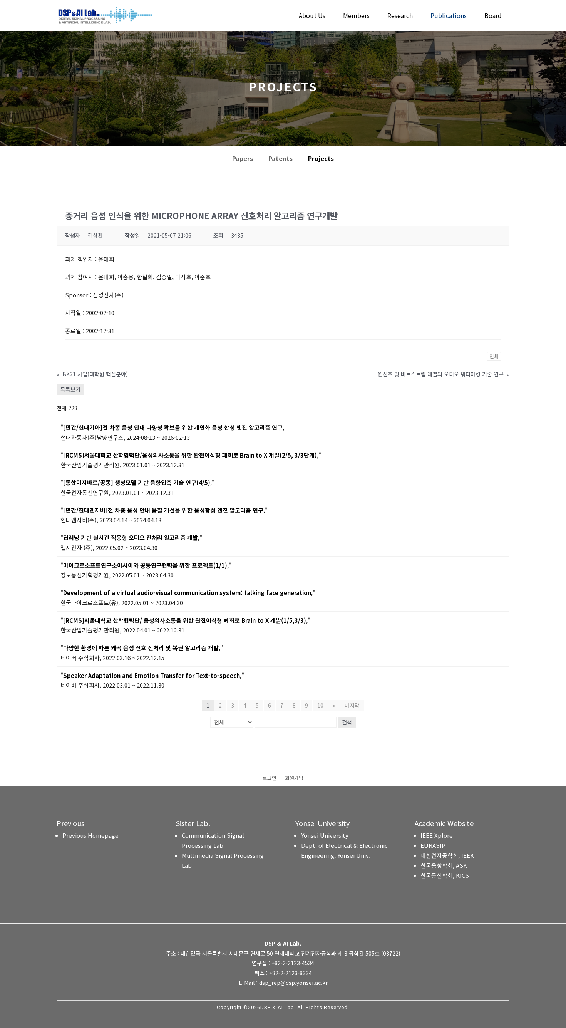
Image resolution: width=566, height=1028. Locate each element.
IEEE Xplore (436, 835)
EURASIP (432, 845)
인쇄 (494, 356)
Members (356, 16)
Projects (321, 158)
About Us (312, 16)
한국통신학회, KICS (444, 875)
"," (173, 427)
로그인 (269, 778)
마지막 (352, 705)
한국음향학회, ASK (443, 865)
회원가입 (294, 778)
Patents (280, 158)
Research (400, 16)
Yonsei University (324, 835)
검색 (347, 722)
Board (493, 16)
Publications (448, 16)
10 (320, 705)
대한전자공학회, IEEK (447, 855)
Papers (242, 158)
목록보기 (70, 389)
